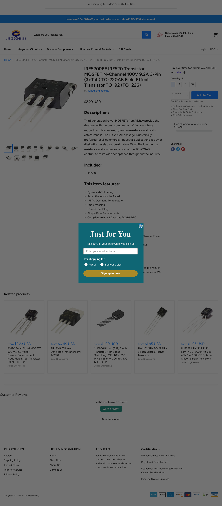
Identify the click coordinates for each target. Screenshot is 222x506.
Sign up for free (110, 273)
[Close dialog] (140, 225)
